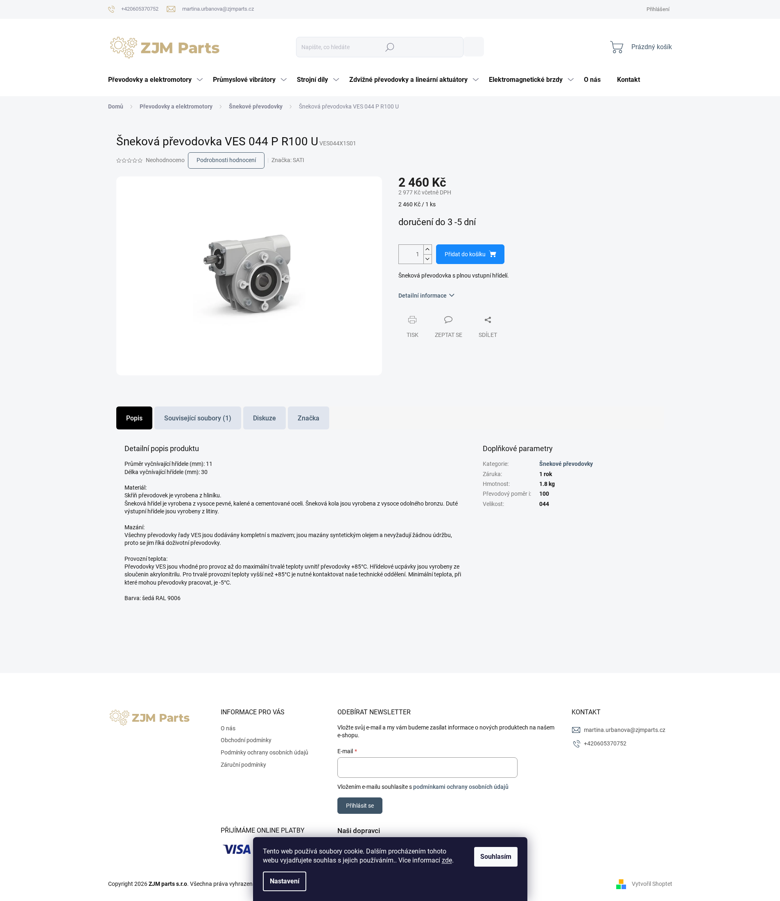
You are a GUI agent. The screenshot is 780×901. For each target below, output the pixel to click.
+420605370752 (605, 743)
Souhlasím (495, 856)
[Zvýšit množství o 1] (427, 249)
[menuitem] (156, 79)
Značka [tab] (308, 418)
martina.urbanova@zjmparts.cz (624, 730)
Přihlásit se (360, 805)
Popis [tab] (134, 418)
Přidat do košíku (465, 254)
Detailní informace (422, 295)
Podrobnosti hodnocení (226, 160)
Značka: (287, 160)
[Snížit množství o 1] (427, 259)
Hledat (474, 46)
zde (447, 860)
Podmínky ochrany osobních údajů (264, 752)
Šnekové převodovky (566, 464)
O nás (228, 728)
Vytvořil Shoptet (652, 884)
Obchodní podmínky (246, 740)
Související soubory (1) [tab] (197, 418)
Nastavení (284, 881)
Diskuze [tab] (264, 418)
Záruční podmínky (243, 764)
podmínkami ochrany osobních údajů (461, 787)
